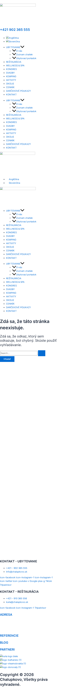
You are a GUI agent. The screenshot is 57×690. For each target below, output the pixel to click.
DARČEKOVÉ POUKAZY (18, 91)
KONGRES (11, 69)
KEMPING (11, 76)
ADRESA (6, 614)
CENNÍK (10, 87)
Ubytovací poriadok (26, 58)
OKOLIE (10, 83)
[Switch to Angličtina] (12, 38)
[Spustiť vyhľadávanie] (41, 353)
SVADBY (10, 72)
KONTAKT (11, 94)
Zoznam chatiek (24, 54)
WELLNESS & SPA (15, 65)
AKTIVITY (11, 80)
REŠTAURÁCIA (13, 62)
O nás (19, 51)
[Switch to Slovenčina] (13, 41)
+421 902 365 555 (15, 30)
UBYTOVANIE (13, 47)
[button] (22, 47)
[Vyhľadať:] (22, 353)
